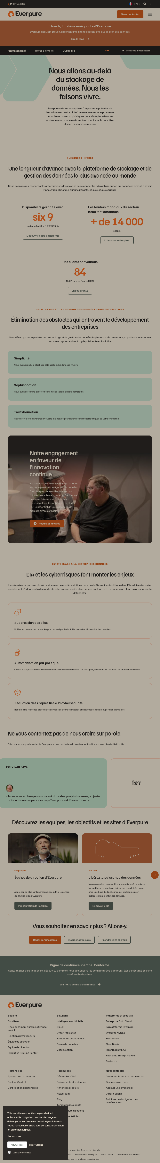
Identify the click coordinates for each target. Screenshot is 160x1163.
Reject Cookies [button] (36, 1144)
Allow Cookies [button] (17, 1144)
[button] (19, 1152)
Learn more (14, 1136)
